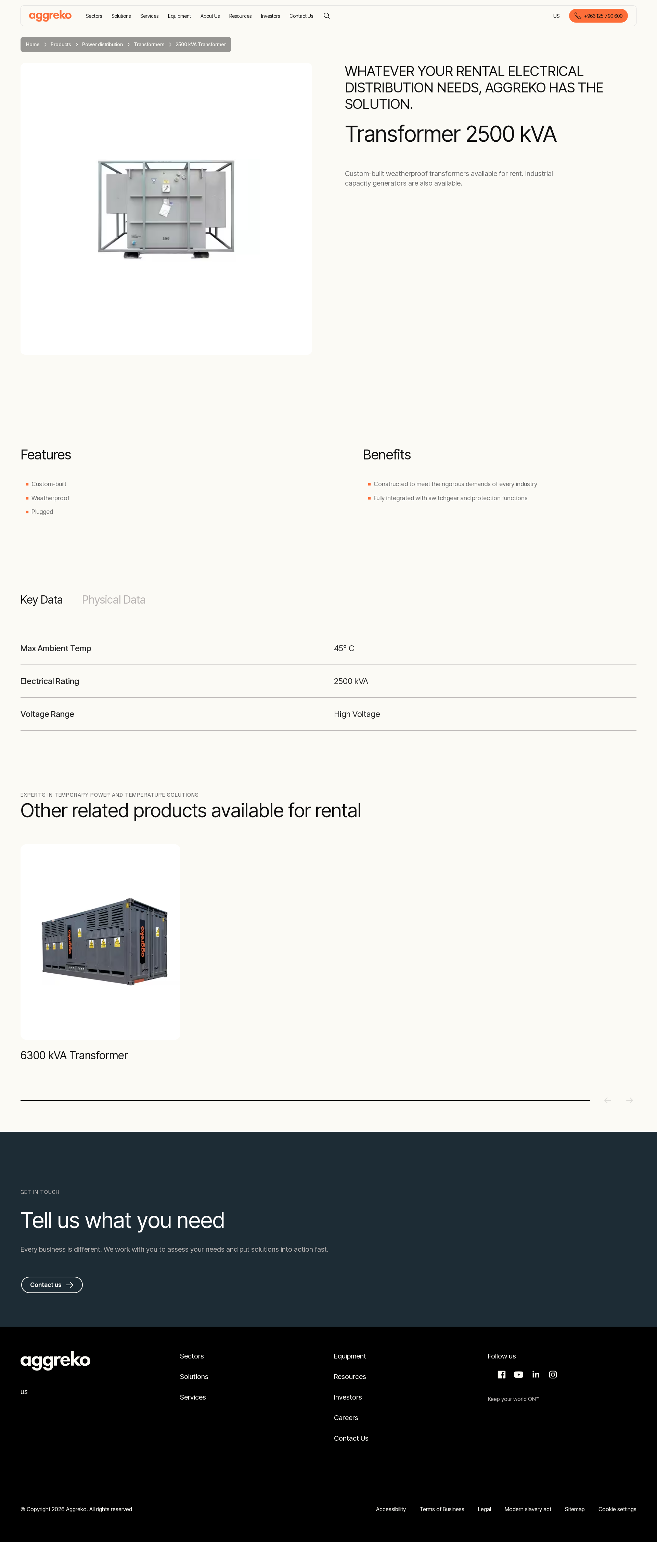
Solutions (194, 1377)
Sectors (192, 1356)
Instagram (552, 1374)
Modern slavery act (528, 1509)
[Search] (327, 16)
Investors (348, 1397)
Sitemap (575, 1509)
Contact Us (351, 1438)
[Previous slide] (608, 1100)
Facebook (500, 1374)
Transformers (149, 44)
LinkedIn (534, 1374)
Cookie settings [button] (617, 1509)
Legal (484, 1509)
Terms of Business (442, 1509)
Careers (346, 1418)
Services (193, 1397)
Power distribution (102, 44)
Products (61, 44)
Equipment (350, 1356)
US (557, 16)
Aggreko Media (517, 1374)
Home (33, 44)
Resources (350, 1377)
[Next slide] (629, 1100)
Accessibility (391, 1509)
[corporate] (50, 16)
